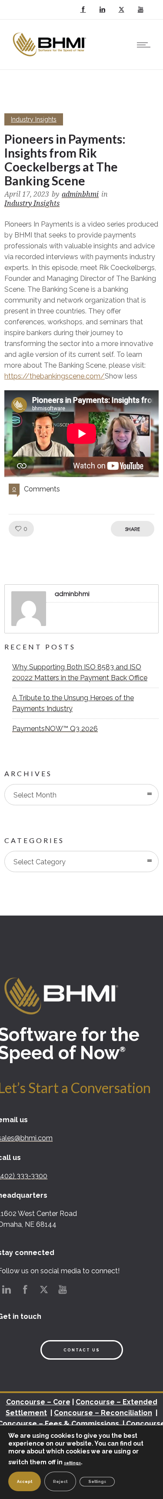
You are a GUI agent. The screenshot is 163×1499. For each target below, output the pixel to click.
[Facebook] (83, 9)
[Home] (51, 58)
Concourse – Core (38, 1402)
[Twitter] (121, 9)
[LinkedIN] (102, 9)
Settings (97, 1481)
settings (72, 1463)
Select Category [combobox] (39, 862)
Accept (24, 1481)
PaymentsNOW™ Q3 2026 (55, 729)
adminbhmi (80, 194)
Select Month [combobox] (35, 795)
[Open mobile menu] (145, 44)
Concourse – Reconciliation (103, 1413)
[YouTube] (140, 9)
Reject (60, 1481)
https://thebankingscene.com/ (54, 376)
